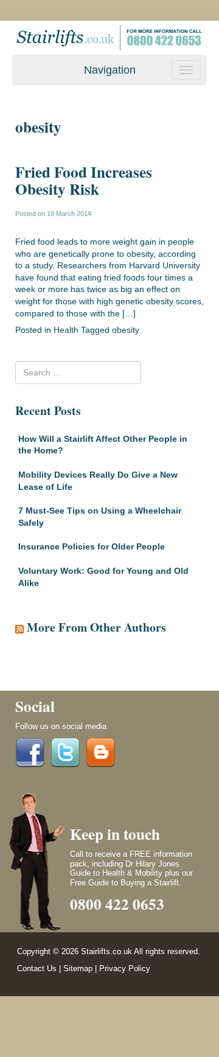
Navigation (110, 70)
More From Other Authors (96, 627)
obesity (125, 330)
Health (66, 330)
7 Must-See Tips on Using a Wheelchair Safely (99, 517)
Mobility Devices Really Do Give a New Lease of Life (98, 481)
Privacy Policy (124, 969)
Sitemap (77, 969)
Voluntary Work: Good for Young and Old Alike (103, 577)
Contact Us (37, 969)
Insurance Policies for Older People (91, 546)
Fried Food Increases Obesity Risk (83, 180)
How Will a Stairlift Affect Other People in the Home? (102, 445)
